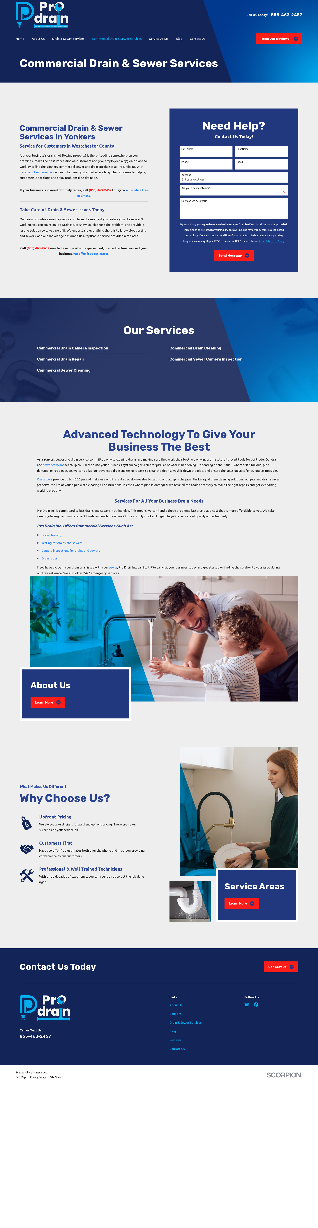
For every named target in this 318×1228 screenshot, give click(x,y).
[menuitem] (21, 1077)
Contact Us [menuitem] (197, 38)
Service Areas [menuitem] (158, 38)
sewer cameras (53, 465)
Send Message (230, 255)
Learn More (44, 702)
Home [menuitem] (20, 38)
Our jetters (44, 479)
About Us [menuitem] (38, 38)
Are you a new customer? (195, 188)
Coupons (175, 1013)
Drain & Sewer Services (185, 1022)
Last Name (243, 149)
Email (240, 161)
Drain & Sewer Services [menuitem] (68, 38)
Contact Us (277, 967)
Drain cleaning (51, 535)
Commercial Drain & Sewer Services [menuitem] (117, 38)
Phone (185, 161)
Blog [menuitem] (179, 38)
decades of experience (36, 172)
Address (186, 175)
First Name (187, 149)
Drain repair (50, 558)
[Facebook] (256, 1004)
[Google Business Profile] (246, 1004)
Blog (172, 1031)
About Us (175, 1005)
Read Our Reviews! (275, 39)
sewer (113, 567)
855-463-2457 (286, 15)
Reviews (175, 1040)
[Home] (42, 15)
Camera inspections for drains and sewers (71, 550)
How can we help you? (194, 201)
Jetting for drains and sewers (62, 543)
